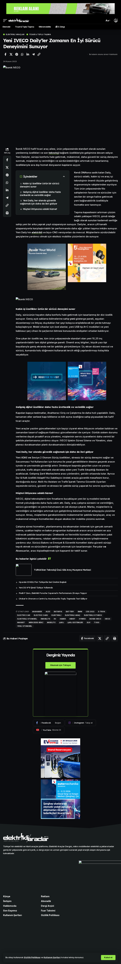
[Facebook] (48, 723)
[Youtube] (48, 730)
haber (63, 619)
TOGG (96, 622)
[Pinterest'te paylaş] (16, 54)
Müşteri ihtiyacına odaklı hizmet (40, 209)
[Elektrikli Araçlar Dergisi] (19, 20)
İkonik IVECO (95, 619)
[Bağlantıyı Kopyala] (39, 54)
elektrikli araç (72, 615)
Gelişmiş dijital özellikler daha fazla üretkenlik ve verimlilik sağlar (40, 194)
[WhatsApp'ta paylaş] (22, 54)
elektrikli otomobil (27, 619)
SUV (88, 622)
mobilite (51, 622)
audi (48, 612)
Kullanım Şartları (52, 957)
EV (55, 619)
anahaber (37, 612)
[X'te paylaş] (11, 54)
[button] (108, 957)
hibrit (72, 619)
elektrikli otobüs (93, 615)
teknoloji (54, 152)
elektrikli (37, 232)
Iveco (107, 619)
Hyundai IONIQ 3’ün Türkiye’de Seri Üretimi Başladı (42, 582)
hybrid (82, 619)
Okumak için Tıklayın (60, 665)
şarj (61, 622)
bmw (80, 612)
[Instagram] (80, 723)
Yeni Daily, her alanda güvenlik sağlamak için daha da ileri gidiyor (38, 202)
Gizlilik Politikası (32, 957)
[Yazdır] (7, 213)
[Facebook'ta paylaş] (5, 54)
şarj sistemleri (75, 622)
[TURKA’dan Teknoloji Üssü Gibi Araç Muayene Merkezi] (24, 570)
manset (21, 622)
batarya (58, 612)
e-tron (101, 612)
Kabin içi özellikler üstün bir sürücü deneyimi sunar (39, 185)
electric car (23, 615)
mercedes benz (36, 622)
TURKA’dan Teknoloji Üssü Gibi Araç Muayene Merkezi (62, 569)
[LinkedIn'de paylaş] (28, 54)
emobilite (45, 619)
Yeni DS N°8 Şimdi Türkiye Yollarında (36, 587)
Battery (70, 612)
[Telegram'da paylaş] (33, 54)
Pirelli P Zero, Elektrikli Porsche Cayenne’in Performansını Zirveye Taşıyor (53, 593)
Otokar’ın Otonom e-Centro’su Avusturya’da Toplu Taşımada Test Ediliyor (53, 598)
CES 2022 (90, 612)
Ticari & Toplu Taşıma (40, 34)
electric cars (41, 615)
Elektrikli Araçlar (15, 34)
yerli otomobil (24, 626)
